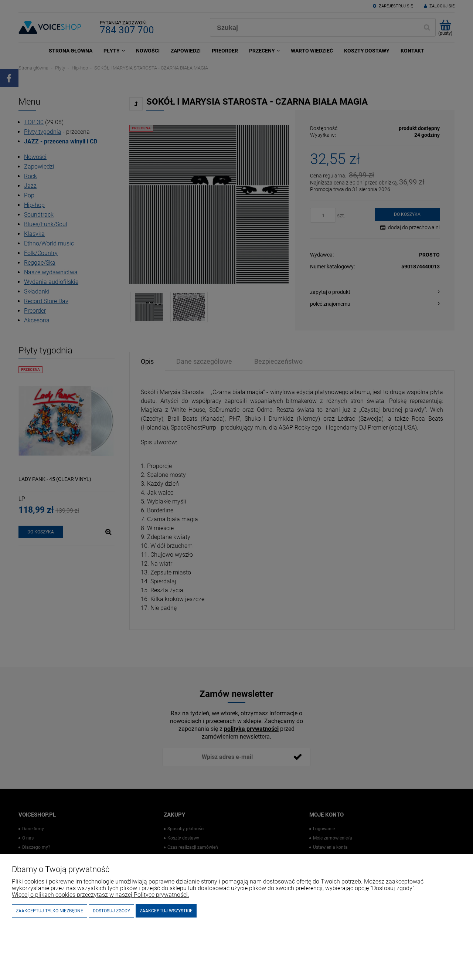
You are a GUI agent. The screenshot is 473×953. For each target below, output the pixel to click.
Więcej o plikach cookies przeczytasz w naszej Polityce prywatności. (100, 894)
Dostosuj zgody (111, 910)
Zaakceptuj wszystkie (166, 910)
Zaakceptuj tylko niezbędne (49, 910)
